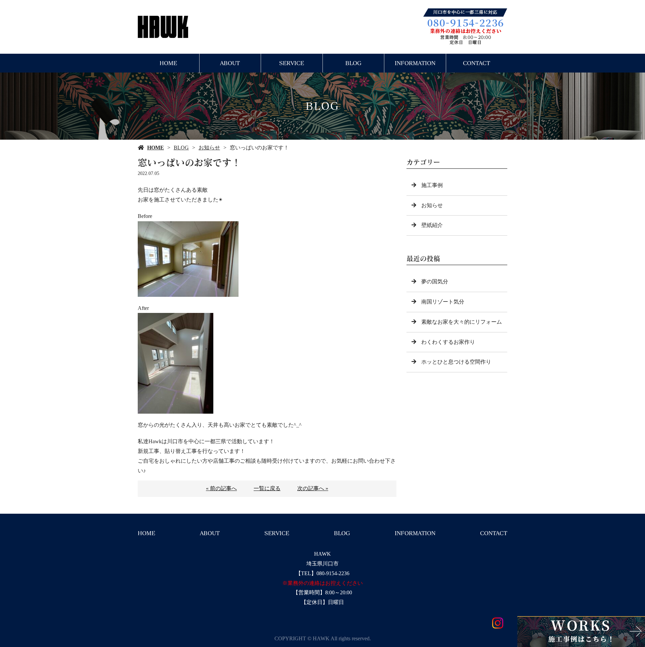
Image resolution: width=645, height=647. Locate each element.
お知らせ (209, 147)
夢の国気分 (434, 281)
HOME (168, 63)
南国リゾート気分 (442, 302)
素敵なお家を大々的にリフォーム (461, 322)
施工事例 (432, 185)
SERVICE (291, 63)
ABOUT (230, 63)
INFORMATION (415, 63)
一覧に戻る (267, 488)
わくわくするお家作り (448, 342)
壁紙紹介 (432, 225)
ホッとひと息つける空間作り (456, 362)
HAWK (322, 554)
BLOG (353, 63)
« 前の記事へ (221, 488)
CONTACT (476, 63)
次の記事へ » (312, 488)
